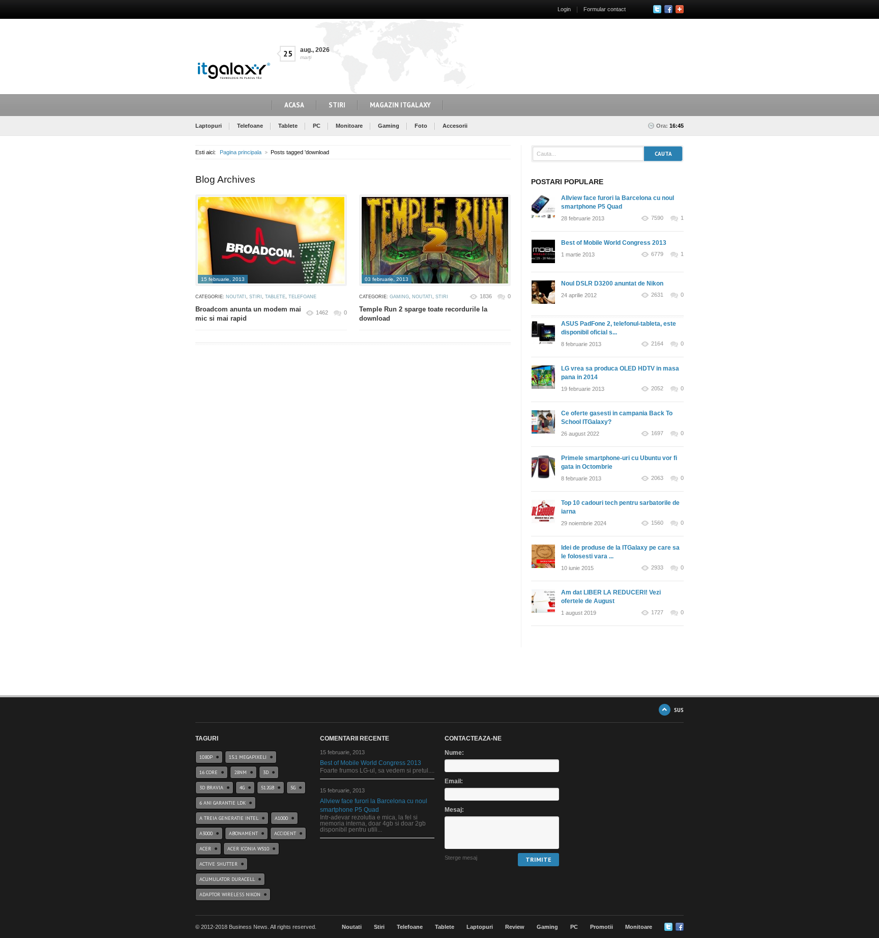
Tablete (288, 126)
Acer (205, 848)
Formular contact (604, 9)
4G (242, 787)
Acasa (294, 105)
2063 (657, 478)
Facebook (668, 9)
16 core (208, 772)
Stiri (337, 105)
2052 (657, 388)
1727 (657, 612)
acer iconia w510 (248, 848)
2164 (657, 344)
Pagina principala (240, 152)
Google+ (680, 9)
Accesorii (455, 126)
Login (564, 9)
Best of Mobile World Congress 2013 (613, 242)
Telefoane (250, 126)
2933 (657, 568)
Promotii (601, 927)
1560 (657, 523)
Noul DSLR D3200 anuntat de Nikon (612, 283)
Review (514, 927)
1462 (322, 312)
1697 (657, 433)
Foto (421, 126)
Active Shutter (218, 864)
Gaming (388, 126)
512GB (267, 787)
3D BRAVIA (211, 787)
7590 (657, 218)
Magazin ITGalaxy (400, 105)
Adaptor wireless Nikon (229, 894)
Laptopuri (208, 126)
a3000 (206, 833)
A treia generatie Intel (228, 818)
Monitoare (349, 126)
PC (316, 126)
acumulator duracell (227, 879)
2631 (657, 295)
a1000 (281, 818)
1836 (486, 296)
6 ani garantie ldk (222, 803)
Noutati (236, 296)
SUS (679, 710)
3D (266, 772)
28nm (240, 772)
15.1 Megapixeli (248, 757)
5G (293, 787)
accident (285, 833)
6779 (657, 254)
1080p (206, 757)
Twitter (657, 9)
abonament (243, 833)
